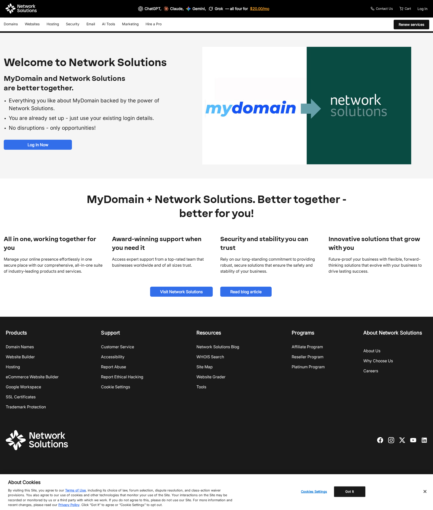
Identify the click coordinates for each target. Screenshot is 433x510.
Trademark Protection (26, 406)
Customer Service (117, 346)
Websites (32, 24)
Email (90, 24)
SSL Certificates (21, 396)
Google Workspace (23, 386)
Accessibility (113, 356)
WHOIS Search (210, 356)
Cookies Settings (314, 491)
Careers (370, 370)
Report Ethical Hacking (122, 376)
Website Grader (211, 376)
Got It (349, 491)
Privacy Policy (68, 505)
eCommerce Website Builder (32, 376)
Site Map (204, 366)
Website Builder (20, 356)
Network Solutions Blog (217, 346)
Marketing (130, 24)
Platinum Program (308, 366)
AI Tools (108, 24)
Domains (11, 24)
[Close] (424, 491)
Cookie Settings (115, 386)
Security (72, 24)
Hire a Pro (154, 24)
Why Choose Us (378, 360)
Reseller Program (307, 356)
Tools (201, 386)
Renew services (411, 24)
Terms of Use (75, 490)
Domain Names (20, 346)
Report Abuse (113, 366)
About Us (371, 350)
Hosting (53, 24)
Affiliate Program (307, 346)
